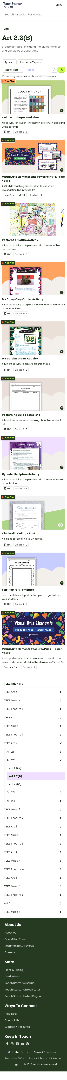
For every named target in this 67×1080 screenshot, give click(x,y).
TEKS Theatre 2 (13, 818)
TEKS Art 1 (10, 717)
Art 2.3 (11, 792)
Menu (58, 5)
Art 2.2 (11, 760)
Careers (10, 952)
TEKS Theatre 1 (13, 734)
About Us (10, 933)
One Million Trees (15, 939)
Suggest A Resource (17, 1027)
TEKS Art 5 (10, 878)
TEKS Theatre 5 (14, 895)
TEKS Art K (10, 692)
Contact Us (12, 1020)
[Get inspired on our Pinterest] (27, 1043)
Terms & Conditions (45, 1052)
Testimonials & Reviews (19, 946)
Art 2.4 (11, 801)
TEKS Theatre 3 (13, 844)
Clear (30, 69)
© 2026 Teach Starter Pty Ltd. (40, 1064)
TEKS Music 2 (12, 809)
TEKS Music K (12, 700)
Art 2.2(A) (15, 768)
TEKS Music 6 (12, 912)
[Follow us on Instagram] (12, 1043)
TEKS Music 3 (12, 835)
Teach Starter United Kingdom (24, 996)
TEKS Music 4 (12, 861)
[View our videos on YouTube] (22, 1043)
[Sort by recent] (54, 70)
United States (20, 1052)
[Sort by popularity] (61, 70)
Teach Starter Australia (19, 983)
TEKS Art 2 (10, 743)
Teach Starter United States (22, 989)
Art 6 (7, 903)
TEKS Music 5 (12, 886)
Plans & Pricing (14, 970)
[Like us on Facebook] (17, 1043)
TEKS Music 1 (12, 726)
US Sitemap (55, 1058)
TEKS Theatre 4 (14, 869)
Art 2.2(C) (15, 784)
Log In (16, 1064)
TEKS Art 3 (10, 826)
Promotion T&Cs (14, 1058)
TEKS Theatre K (14, 709)
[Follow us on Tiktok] (7, 1043)
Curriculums (12, 976)
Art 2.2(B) (15, 776)
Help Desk (11, 1014)
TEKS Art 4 (10, 852)
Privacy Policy (36, 1058)
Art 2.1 (10, 752)
